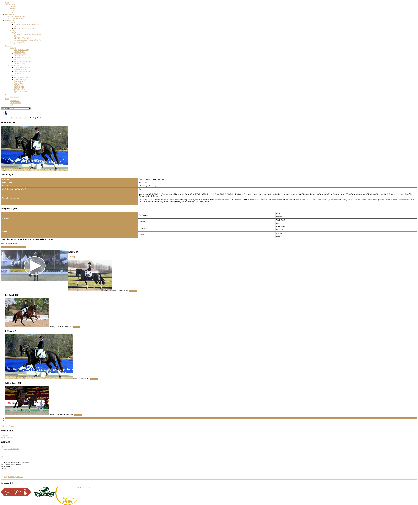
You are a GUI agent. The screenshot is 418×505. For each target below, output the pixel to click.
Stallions (26, 118)
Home (12, 118)
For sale (19, 118)
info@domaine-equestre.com (13, 477)
